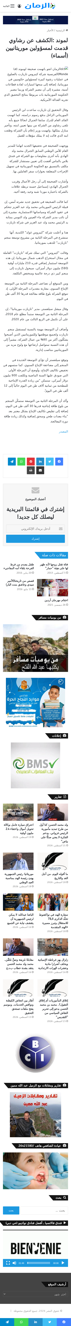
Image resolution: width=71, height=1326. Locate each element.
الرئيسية (61, 30)
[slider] (38, 1263)
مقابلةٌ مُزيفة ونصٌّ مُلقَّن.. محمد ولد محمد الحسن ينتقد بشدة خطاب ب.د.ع (19, 964)
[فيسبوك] (59, 462)
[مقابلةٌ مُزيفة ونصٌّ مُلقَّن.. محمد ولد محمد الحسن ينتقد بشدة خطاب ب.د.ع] (18, 947)
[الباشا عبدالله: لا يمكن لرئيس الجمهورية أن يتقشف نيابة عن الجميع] (18, 902)
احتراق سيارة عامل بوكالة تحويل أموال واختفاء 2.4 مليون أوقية (19, 829)
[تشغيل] (63, 1263)
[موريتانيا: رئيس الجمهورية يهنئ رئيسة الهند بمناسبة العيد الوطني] (18, 861)
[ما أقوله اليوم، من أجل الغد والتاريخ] (52, 861)
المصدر (63, 431)
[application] (35, 1248)
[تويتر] (50, 462)
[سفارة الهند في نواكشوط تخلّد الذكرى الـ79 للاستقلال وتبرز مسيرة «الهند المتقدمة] (52, 902)
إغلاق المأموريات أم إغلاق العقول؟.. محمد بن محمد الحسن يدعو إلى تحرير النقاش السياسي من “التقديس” (53, 1009)
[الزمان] (40, 6)
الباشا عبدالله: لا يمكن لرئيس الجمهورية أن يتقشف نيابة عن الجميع (20, 919)
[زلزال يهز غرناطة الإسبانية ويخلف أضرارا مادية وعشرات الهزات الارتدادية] (52, 947)
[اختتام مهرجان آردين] (52, 588)
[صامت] (14, 1263)
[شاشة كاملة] (8, 1263)
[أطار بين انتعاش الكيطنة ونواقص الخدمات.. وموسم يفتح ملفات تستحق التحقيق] (18, 987)
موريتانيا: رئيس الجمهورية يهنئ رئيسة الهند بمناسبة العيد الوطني (19, 878)
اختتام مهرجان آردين (56, 600)
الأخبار (50, 30)
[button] (35, 1248)
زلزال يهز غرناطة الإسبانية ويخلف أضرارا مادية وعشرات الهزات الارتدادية (53, 964)
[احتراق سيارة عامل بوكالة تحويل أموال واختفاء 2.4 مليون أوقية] (18, 812)
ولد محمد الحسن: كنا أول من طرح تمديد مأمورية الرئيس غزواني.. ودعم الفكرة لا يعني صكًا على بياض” (53, 833)
